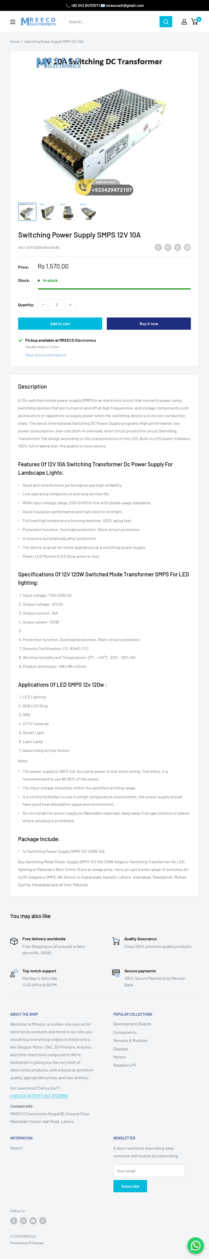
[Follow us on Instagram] (23, 1220)
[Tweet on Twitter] (177, 247)
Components (125, 1032)
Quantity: (26, 304)
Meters (119, 1056)
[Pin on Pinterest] (168, 247)
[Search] (166, 21)
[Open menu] (12, 22)
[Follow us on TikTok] (42, 1220)
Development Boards (132, 1023)
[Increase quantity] (70, 304)
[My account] (184, 21)
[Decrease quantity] (43, 304)
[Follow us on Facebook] (13, 1220)
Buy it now (149, 323)
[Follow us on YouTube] (33, 1220)
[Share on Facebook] (158, 247)
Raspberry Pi (124, 1065)
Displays (120, 1048)
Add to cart (60, 323)
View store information (45, 354)
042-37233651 (56, 1095)
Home (14, 41)
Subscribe (130, 1186)
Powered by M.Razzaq (26, 1243)
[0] (194, 22)
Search (16, 1147)
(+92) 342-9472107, (27, 1095)
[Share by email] (187, 247)
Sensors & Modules (130, 1040)
